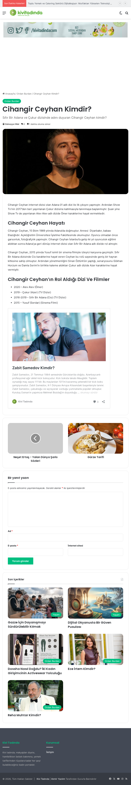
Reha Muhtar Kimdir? (24, 715)
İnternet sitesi (75, 545)
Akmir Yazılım (58, 779)
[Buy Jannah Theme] (65, 29)
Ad (10, 531)
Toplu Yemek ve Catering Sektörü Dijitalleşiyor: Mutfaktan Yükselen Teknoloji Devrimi (73, 3)
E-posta (13, 545)
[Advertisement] (65, 66)
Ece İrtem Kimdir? (81, 669)
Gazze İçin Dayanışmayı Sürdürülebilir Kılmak (27, 624)
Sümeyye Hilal (12, 124)
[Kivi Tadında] (26, 12)
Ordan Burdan (24, 93)
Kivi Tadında (43, 779)
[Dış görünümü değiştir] (120, 14)
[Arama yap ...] (126, 14)
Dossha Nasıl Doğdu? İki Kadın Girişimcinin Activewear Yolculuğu (35, 671)
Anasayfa (10, 93)
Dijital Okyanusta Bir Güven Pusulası (89, 624)
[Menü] (4, 14)
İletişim (50, 752)
